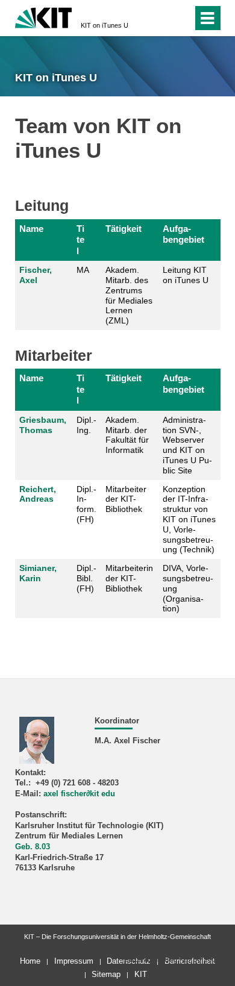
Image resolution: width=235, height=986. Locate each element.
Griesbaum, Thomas (42, 425)
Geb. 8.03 (32, 847)
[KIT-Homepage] (43, 16)
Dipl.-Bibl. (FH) (86, 578)
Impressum (73, 961)
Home (30, 961)
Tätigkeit (123, 228)
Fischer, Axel (35, 275)
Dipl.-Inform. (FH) (86, 504)
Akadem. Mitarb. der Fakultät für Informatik (127, 435)
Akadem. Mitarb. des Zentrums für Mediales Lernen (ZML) (128, 295)
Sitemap (106, 974)
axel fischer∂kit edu (79, 794)
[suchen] (161, 18)
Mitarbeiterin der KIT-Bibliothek (129, 578)
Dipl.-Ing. (86, 425)
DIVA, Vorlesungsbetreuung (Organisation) (188, 588)
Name (31, 228)
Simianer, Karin (38, 573)
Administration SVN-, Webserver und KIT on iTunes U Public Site (187, 445)
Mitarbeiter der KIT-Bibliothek (125, 499)
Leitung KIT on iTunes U (185, 275)
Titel (80, 239)
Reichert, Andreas (37, 494)
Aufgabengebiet (183, 234)
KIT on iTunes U (104, 25)
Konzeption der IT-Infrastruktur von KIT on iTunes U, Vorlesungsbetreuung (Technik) (189, 519)
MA (83, 270)
